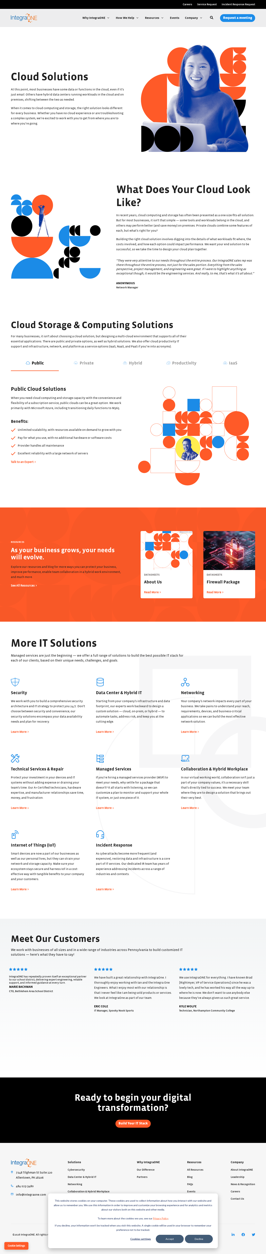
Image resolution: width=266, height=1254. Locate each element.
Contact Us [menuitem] (237, 1198)
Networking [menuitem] (75, 1184)
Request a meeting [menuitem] (237, 18)
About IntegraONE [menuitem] (242, 1169)
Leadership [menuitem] (237, 1177)
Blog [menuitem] (190, 1177)
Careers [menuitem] (187, 4)
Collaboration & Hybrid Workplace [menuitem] (88, 1191)
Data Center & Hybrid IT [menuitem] (82, 1177)
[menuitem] (233, 1234)
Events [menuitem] (191, 1191)
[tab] (35, 363)
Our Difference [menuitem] (146, 1169)
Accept (170, 1238)
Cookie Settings (16, 1246)
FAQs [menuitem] (190, 1184)
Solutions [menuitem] (74, 1162)
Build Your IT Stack (133, 1123)
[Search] (211, 18)
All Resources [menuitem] (195, 1169)
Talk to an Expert (22, 462)
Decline (199, 1238)
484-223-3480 (25, 1186)
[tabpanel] (133, 439)
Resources (152, 17)
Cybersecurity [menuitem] (76, 1169)
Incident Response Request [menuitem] (238, 4)
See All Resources (23, 585)
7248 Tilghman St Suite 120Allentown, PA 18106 (34, 1175)
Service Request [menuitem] (207, 4)
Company (192, 17)
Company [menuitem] (237, 1162)
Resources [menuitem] (194, 1162)
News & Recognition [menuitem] (243, 1184)
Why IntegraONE (94, 17)
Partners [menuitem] (142, 1177)
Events (174, 17)
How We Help (125, 17)
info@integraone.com (31, 1194)
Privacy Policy (160, 1218)
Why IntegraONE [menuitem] (148, 1162)
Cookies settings (140, 1238)
